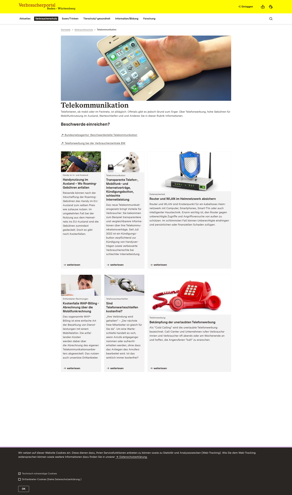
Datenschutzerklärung (133, 456)
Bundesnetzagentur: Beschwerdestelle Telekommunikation (101, 134)
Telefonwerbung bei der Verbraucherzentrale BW (95, 143)
